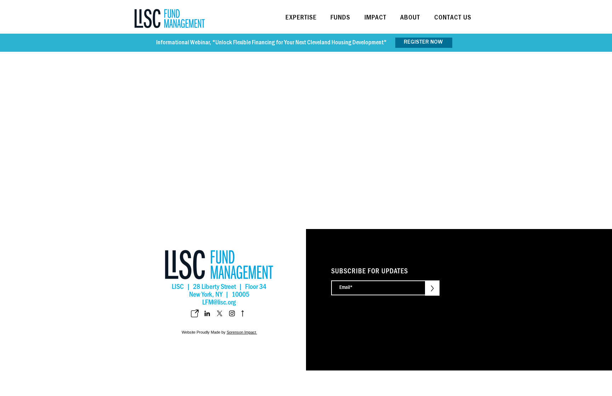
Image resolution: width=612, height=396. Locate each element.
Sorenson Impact (242, 332)
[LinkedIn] (207, 313)
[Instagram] (232, 313)
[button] (303, 18)
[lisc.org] (195, 313)
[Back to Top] (242, 313)
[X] (219, 313)
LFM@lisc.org (219, 303)
